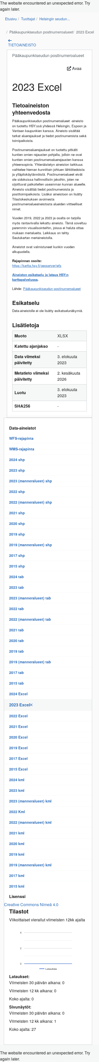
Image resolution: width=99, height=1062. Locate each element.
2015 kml (16, 886)
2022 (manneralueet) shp (30, 502)
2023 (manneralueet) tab (30, 597)
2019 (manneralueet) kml (30, 864)
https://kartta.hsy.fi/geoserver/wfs (36, 265)
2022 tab (16, 608)
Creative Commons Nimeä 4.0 (31, 904)
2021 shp (17, 512)
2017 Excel (18, 758)
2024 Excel (18, 693)
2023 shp (17, 470)
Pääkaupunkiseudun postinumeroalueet (41, 31)
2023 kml (16, 790)
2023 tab (16, 587)
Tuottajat (28, 18)
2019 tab (16, 651)
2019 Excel (18, 747)
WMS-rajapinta (21, 448)
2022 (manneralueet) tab (30, 619)
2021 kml (16, 832)
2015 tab (16, 683)
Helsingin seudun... (54, 18)
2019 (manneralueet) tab (30, 661)
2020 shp (17, 523)
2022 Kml (17, 811)
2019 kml (16, 854)
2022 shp (17, 491)
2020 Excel (18, 737)
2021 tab (16, 629)
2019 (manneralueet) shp (30, 544)
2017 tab (16, 672)
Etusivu (11, 18)
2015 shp (17, 566)
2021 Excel (18, 726)
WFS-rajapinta (21, 438)
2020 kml (16, 843)
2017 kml (16, 875)
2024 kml (16, 779)
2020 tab (16, 640)
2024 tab (16, 576)
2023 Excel (85, 31)
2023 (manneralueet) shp (30, 480)
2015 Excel (18, 769)
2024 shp (17, 459)
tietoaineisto (22, 45)
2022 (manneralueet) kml (30, 822)
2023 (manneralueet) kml (30, 800)
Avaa (76, 68)
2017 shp (17, 555)
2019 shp (17, 534)
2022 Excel (18, 715)
